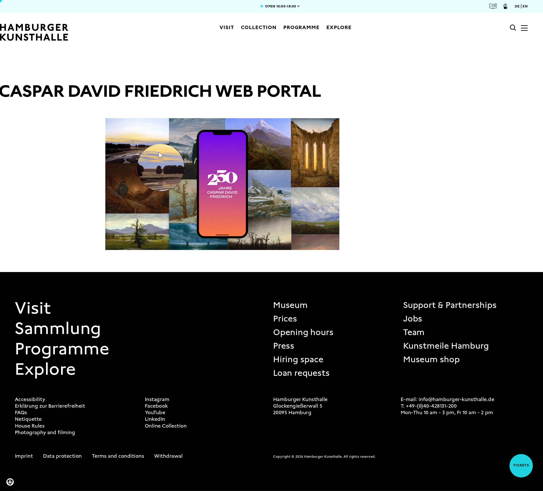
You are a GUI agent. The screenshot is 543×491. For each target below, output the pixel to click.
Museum (290, 305)
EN (525, 6)
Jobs (412, 319)
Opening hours (303, 332)
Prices (285, 319)
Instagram (157, 399)
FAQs (21, 412)
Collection (259, 27)
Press (283, 346)
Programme (301, 27)
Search (513, 28)
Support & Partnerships (450, 305)
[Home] (49, 32)
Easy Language (493, 6)
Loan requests (301, 373)
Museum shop (431, 359)
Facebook (156, 406)
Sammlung (58, 328)
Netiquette (28, 419)
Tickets (519, 465)
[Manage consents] (10, 482)
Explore (338, 27)
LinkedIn (155, 419)
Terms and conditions (118, 456)
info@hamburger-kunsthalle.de (456, 399)
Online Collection (166, 426)
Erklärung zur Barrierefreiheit (50, 406)
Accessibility (30, 399)
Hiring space (298, 359)
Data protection (62, 456)
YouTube (155, 412)
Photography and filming (45, 432)
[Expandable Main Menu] (524, 28)
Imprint (24, 456)
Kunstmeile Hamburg (446, 346)
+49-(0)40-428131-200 (431, 406)
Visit (227, 27)
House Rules (30, 426)
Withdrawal (168, 456)
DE (517, 6)
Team (414, 332)
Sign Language (505, 6)
